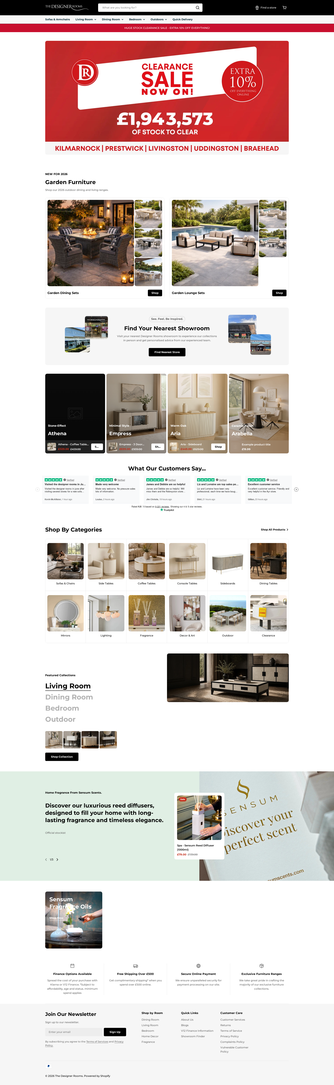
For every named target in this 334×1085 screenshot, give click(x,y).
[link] (148, 214)
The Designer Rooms (69, 1076)
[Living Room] (228, 677)
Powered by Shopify (97, 1076)
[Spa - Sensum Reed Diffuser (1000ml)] (199, 818)
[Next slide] (57, 860)
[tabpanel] (97, 746)
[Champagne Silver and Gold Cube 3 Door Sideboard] (54, 739)
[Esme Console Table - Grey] (108, 739)
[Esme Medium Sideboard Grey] (90, 739)
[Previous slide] (46, 860)
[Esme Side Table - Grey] (72, 739)
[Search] (198, 8)
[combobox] (150, 7)
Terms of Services (97, 1041)
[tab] (68, 686)
